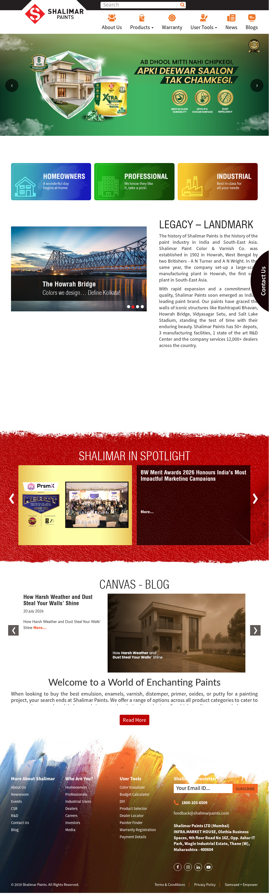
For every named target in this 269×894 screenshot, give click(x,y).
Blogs (252, 27)
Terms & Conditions (170, 884)
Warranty (172, 27)
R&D (14, 815)
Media (70, 829)
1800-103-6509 (194, 802)
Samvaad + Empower (241, 884)
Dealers (71, 808)
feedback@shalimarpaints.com (201, 813)
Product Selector (133, 808)
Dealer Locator (132, 815)
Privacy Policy (205, 884)
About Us (112, 27)
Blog (15, 829)
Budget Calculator (134, 794)
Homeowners (76, 787)
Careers (71, 815)
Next (256, 85)
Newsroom (20, 794)
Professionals (76, 794)
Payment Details (133, 836)
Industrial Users (78, 801)
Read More (134, 720)
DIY (122, 801)
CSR (14, 808)
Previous (11, 85)
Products (140, 27)
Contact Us (20, 822)
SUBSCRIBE (245, 788)
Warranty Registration (138, 829)
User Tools (202, 27)
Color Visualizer (132, 787)
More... (147, 511)
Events (16, 801)
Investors (72, 822)
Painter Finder (131, 822)
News (231, 27)
